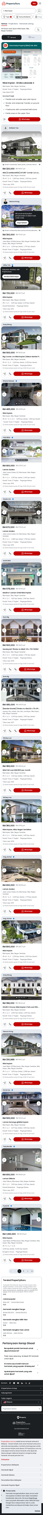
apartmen (20, 1290)
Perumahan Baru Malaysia (11, 1480)
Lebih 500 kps (7, 1333)
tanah (5, 1292)
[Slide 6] (19, 77)
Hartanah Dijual (7, 1470)
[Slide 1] (17, 159)
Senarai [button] (13, 37)
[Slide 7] (21, 77)
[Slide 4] (22, 159)
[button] (4, 24)
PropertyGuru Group (9, 1388)
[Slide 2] (18, 639)
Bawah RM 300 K (21, 1312)
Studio (5, 1323)
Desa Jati (6, 1302)
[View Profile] (21, 128)
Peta (32, 37)
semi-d (26, 1290)
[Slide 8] (23, 77)
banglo (32, 1290)
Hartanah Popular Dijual (10, 1485)
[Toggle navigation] (40, 3)
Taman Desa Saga (17, 1302)
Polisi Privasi (33, 1498)
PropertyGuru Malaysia (10, 1465)
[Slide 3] (20, 159)
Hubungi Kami (6, 1393)
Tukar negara (6, 1398)
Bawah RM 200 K (8, 1312)
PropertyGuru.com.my (8, 1441)
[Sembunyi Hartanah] (33, 52)
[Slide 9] (25, 77)
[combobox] (20, 10)
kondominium (11, 1290)
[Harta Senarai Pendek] (38, 52)
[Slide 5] (17, 77)
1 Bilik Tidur (12, 1323)
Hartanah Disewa (7, 1475)
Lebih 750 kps (18, 1333)
